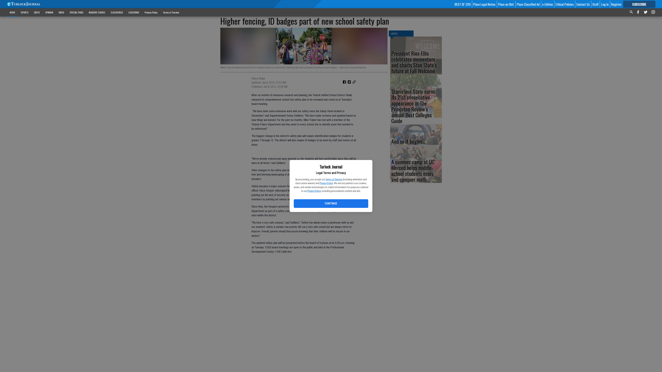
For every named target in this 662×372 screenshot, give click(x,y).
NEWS (12, 12)
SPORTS (24, 12)
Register (616, 4)
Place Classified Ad (528, 4)
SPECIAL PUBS (76, 12)
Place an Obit (506, 4)
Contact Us (583, 4)
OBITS (37, 12)
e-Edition (547, 4)
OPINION (49, 12)
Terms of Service (333, 179)
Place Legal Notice (484, 4)
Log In (605, 4)
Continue (331, 203)
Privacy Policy (326, 183)
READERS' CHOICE (97, 12)
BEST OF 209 (463, 4)
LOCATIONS (133, 12)
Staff (595, 4)
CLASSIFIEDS (117, 12)
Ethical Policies (565, 4)
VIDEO (61, 12)
